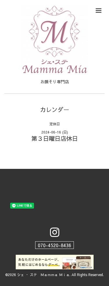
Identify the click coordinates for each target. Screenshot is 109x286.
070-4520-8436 (54, 245)
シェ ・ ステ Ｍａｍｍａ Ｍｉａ (43, 274)
